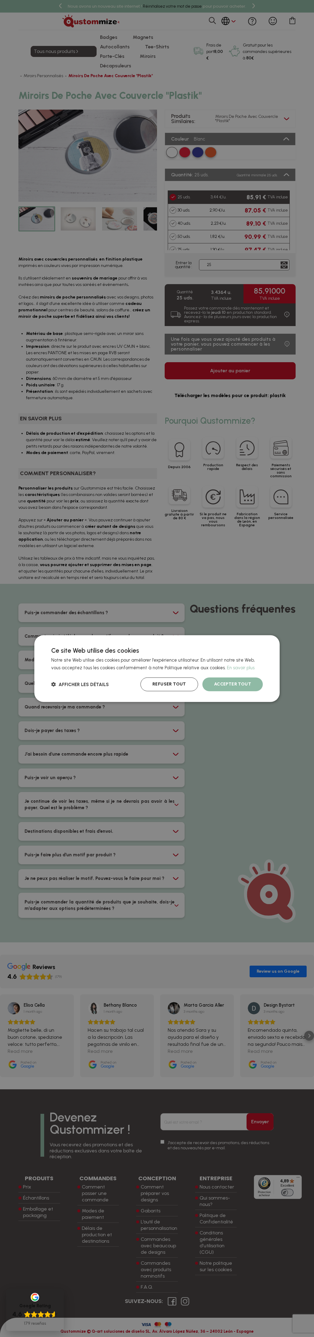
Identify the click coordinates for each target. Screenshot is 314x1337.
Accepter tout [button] (232, 684)
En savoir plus (241, 667)
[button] (80, 684)
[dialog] (157, 668)
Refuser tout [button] (169, 684)
